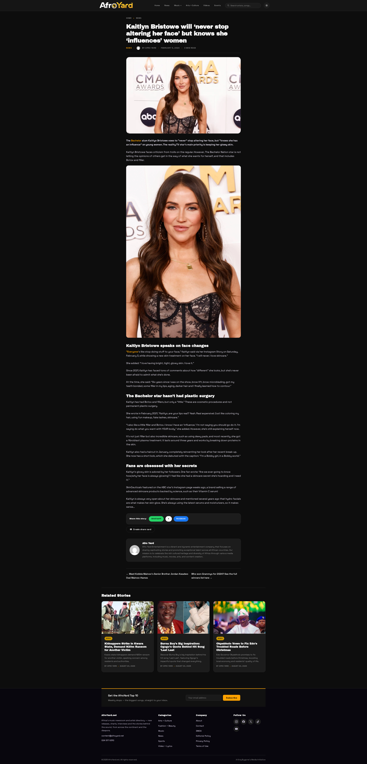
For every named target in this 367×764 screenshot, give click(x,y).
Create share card (142, 529)
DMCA (199, 731)
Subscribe (231, 697)
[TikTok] (258, 722)
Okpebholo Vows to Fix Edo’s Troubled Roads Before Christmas (236, 646)
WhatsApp (156, 519)
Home (157, 5)
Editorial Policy (203, 736)
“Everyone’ (132, 351)
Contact (200, 726)
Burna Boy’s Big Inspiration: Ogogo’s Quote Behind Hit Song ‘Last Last (182, 646)
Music (177, 5)
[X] (251, 722)
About (199, 720)
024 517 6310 (107, 740)
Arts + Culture (192, 5)
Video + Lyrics (165, 746)
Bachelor (135, 140)
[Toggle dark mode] (267, 5)
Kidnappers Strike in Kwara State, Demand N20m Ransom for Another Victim (126, 646)
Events (217, 5)
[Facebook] (243, 722)
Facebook (181, 519)
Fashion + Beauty (166, 726)
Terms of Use (202, 746)
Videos (206, 5)
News (166, 5)
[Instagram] (236, 722)
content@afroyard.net (112, 735)
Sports (161, 741)
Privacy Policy (203, 741)
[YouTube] (236, 729)
